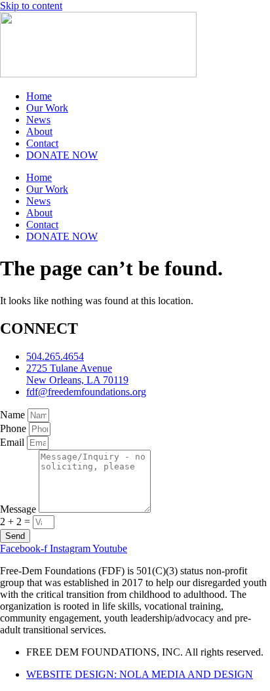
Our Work (47, 107)
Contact (42, 143)
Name (14, 414)
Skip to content (31, 5)
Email (13, 442)
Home (39, 96)
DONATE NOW (62, 155)
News (38, 119)
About (39, 131)
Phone (14, 428)
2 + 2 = (16, 521)
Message (19, 509)
